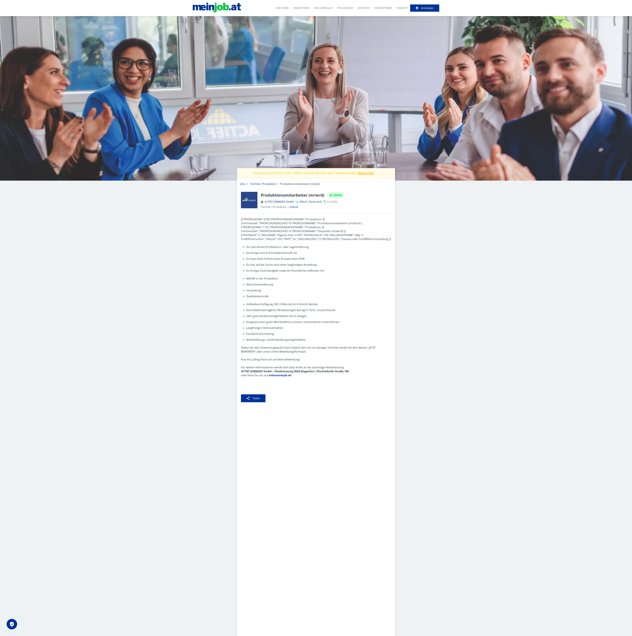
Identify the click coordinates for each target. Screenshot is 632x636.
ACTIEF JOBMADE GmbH (279, 202)
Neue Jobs (366, 173)
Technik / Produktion (263, 184)
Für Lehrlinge (345, 7)
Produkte (402, 7)
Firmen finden (301, 7)
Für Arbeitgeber (383, 7)
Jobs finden (282, 7)
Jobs (243, 184)
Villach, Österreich (310, 202)
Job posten (364, 7)
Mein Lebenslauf (323, 7)
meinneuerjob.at (280, 375)
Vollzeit (293, 207)
